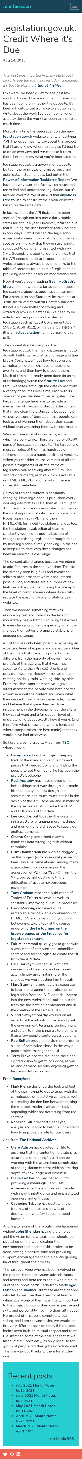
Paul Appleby (22, 780)
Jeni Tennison (17, 6)
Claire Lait (19, 1178)
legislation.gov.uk (17, 136)
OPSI (7, 386)
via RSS (67, 1438)
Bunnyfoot (21, 1078)
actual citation (27, 332)
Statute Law (54, 380)
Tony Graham (22, 892)
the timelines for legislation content (39, 936)
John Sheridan (28, 1231)
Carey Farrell (22, 755)
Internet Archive (47, 85)
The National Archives (38, 1139)
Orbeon (9, 1290)
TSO (65, 742)
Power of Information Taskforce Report (36, 179)
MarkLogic (67, 1285)
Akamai (30, 1290)
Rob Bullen (20, 1040)
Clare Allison (22, 1147)
